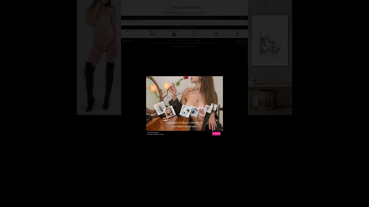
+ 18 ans (216, 133)
